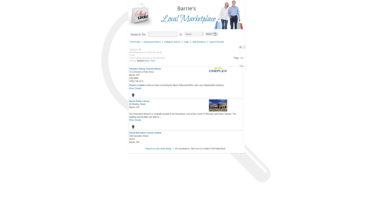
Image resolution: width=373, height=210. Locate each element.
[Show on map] (132, 95)
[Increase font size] (240, 47)
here (198, 148)
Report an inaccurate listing (158, 148)
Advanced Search (152, 42)
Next (241, 65)
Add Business (199, 42)
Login (186, 42)
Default (140, 61)
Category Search (172, 42)
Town (152, 61)
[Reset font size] (244, 47)
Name (147, 61)
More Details (135, 88)
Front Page (135, 42)
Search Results (216, 42)
